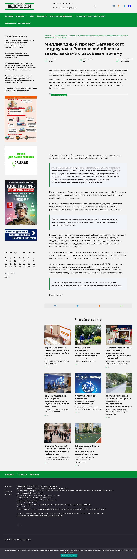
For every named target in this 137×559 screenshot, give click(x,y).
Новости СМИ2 (56, 295)
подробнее (49, 550)
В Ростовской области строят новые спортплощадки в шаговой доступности (87, 450)
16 (33, 261)
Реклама (9, 474)
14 (24, 261)
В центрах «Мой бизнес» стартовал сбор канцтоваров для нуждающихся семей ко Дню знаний (118, 353)
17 (6, 264)
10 (6, 261)
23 (34, 264)
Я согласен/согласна (69, 556)
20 (20, 264)
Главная (9, 16)
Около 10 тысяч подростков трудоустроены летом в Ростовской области (87, 352)
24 (6, 266)
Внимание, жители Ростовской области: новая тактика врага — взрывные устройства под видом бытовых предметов (19, 79)
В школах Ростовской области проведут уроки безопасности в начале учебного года (57, 450)
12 (15, 261)
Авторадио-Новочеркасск (17, 23)
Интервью (42, 16)
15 (28, 261)
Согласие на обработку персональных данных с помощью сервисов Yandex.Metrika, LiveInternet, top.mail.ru (61, 513)
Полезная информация (61, 16)
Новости (20, 16)
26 (15, 266)
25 (11, 266)
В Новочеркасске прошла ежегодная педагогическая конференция (17, 55)
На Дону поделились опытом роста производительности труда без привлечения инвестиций (56, 401)
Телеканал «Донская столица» (90, 16)
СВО (32, 16)
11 (10, 261)
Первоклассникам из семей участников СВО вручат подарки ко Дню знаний (56, 352)
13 (20, 261)
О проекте (22, 474)
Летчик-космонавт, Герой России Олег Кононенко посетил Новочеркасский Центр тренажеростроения (19, 44)
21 (24, 264)
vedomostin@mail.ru (68, 8)
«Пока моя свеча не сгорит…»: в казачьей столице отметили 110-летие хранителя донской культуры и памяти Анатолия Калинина (20, 66)
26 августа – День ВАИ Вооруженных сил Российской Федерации (21, 89)
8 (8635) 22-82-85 (64, 3)
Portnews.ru (110, 73)
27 (20, 266)
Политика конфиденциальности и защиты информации (40, 515)
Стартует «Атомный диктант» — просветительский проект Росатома (85, 400)
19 (15, 264)
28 (24, 266)
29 (29, 266)
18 (10, 264)
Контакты (34, 474)
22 (29, 264)
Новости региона (59, 95)
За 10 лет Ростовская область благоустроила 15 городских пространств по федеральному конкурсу (119, 401)
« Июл (7, 277)
